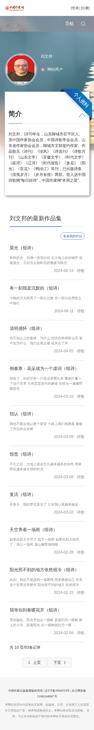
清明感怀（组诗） (27, 328)
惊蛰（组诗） (23, 454)
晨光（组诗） (23, 247)
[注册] (85, 8)
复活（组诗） (23, 494)
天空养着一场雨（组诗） (33, 529)
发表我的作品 (72, 236)
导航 (69, 23)
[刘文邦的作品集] (21, 69)
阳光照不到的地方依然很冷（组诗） (44, 569)
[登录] (75, 8)
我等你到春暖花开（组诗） (36, 610)
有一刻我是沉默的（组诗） (36, 288)
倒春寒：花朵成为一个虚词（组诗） (44, 368)
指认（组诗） (23, 413)
